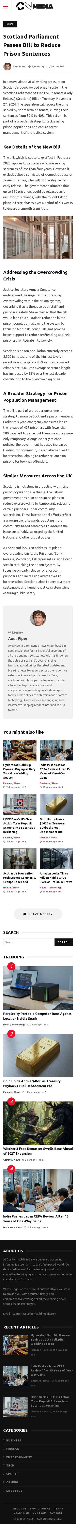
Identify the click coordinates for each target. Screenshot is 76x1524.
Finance (7, 783)
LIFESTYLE (14, 1490)
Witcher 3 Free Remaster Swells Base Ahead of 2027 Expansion (38, 1123)
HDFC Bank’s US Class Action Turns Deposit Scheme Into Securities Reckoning (19, 804)
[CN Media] (35, 7)
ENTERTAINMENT (19, 1457)
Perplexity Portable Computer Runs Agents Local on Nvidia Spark (38, 987)
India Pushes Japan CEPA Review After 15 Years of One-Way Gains (56, 750)
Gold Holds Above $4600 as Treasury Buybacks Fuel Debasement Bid (56, 804)
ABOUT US (19, 1508)
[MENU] (5, 6)
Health (7, 887)
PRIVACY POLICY (40, 1508)
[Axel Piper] (38, 625)
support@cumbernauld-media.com (34, 1313)
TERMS (58, 1508)
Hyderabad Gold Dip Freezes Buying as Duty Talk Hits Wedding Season (19, 750)
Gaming (7, 1160)
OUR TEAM (39, 1512)
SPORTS (12, 1474)
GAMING (12, 1482)
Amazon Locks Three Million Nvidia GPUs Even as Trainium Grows (56, 858)
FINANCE (12, 1448)
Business (45, 783)
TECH (10, 1465)
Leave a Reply (40, 914)
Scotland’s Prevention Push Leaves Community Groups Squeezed (19, 858)
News (9, 24)
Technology (54, 887)
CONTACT (56, 1512)
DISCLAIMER (21, 1512)
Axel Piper (19, 66)
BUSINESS (13, 1440)
